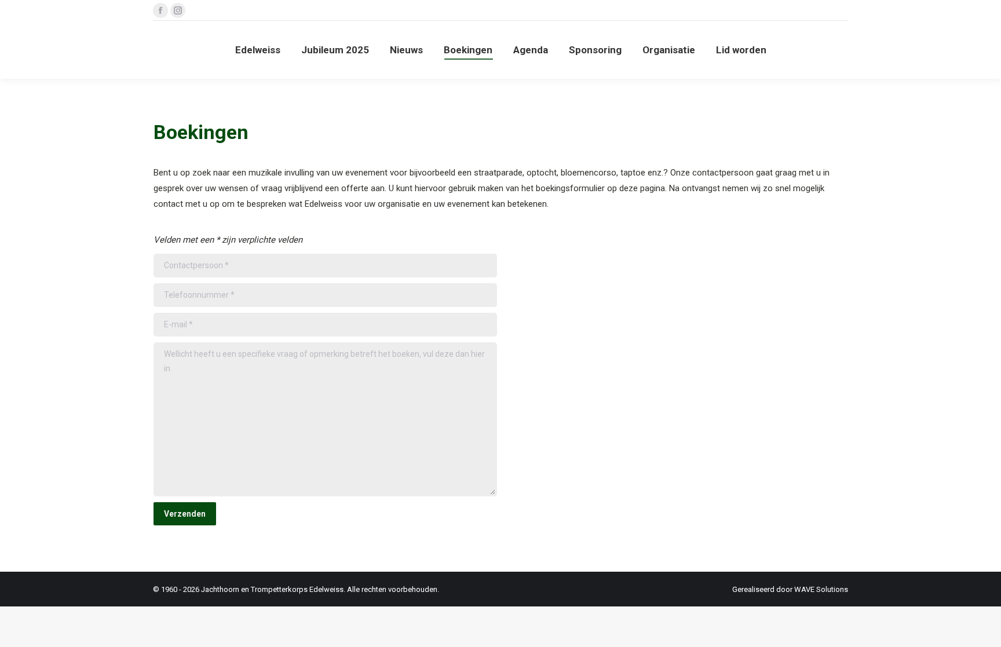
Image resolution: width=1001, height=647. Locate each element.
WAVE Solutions (821, 589)
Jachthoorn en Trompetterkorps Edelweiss (272, 589)
